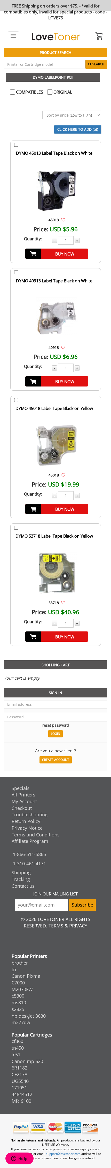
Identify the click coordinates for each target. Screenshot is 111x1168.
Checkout (22, 808)
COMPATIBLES (29, 92)
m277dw (21, 1022)
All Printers (23, 795)
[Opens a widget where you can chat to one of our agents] (19, 1159)
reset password (55, 725)
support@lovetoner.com (63, 1153)
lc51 (16, 1054)
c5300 (18, 996)
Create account (55, 760)
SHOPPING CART (56, 664)
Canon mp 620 (27, 1061)
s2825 (18, 1009)
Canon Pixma (26, 976)
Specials (20, 788)
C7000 (18, 983)
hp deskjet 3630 (29, 1016)
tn (14, 969)
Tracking (21, 879)
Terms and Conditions (36, 835)
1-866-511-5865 (29, 854)
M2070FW (22, 989)
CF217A (19, 1074)
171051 (19, 1087)
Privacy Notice (27, 828)
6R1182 (19, 1068)
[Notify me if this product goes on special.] (63, 220)
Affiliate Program (30, 841)
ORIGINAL (62, 92)
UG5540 (20, 1081)
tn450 (18, 1048)
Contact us (23, 886)
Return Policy (26, 821)
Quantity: (33, 239)
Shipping (21, 872)
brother (20, 963)
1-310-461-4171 (29, 863)
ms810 (19, 1002)
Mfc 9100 (21, 1101)
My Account (24, 801)
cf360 (17, 1041)
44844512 (22, 1094)
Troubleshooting (29, 814)
